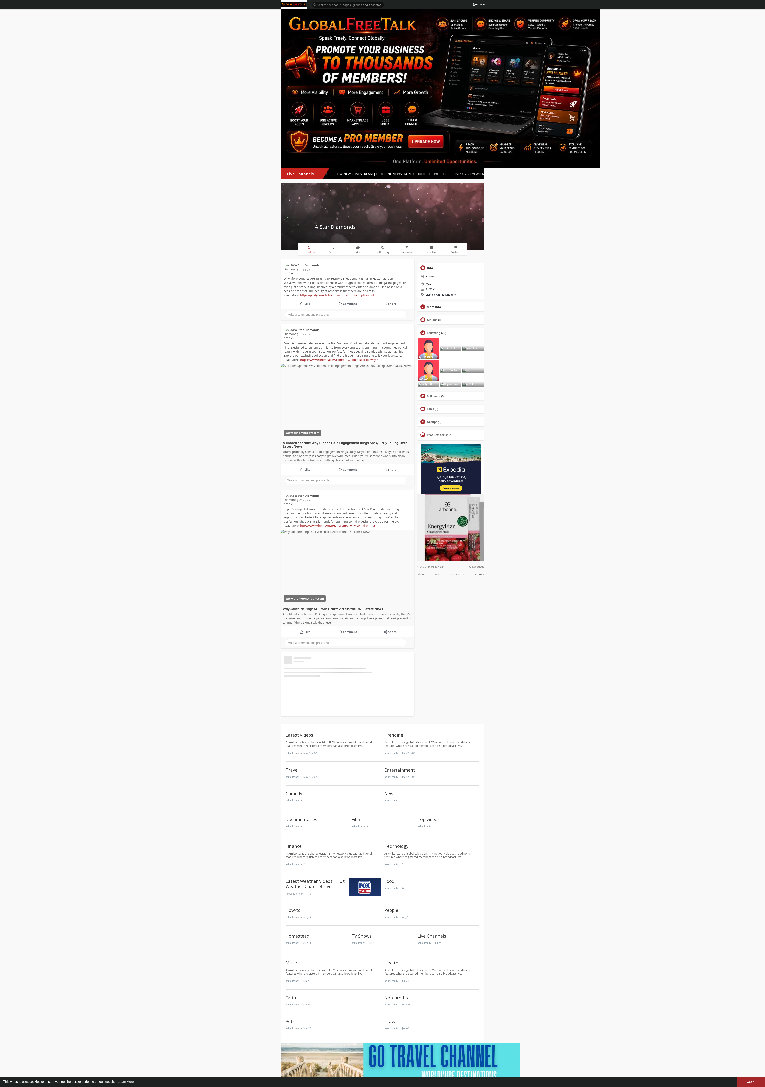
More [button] (478, 574)
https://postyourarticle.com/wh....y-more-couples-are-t (337, 295)
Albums (432, 319)
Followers (433, 396)
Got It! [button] (751, 1081)
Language (478, 566)
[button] (348, 4)
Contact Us (458, 574)
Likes (430, 408)
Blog (438, 574)
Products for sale (439, 434)
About (421, 574)
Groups (432, 421)
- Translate (305, 269)
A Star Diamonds (335, 226)
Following (433, 332)
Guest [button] (479, 4)
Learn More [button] (126, 1081)
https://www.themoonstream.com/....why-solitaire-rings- (338, 525)
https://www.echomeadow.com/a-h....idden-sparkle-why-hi (339, 360)
